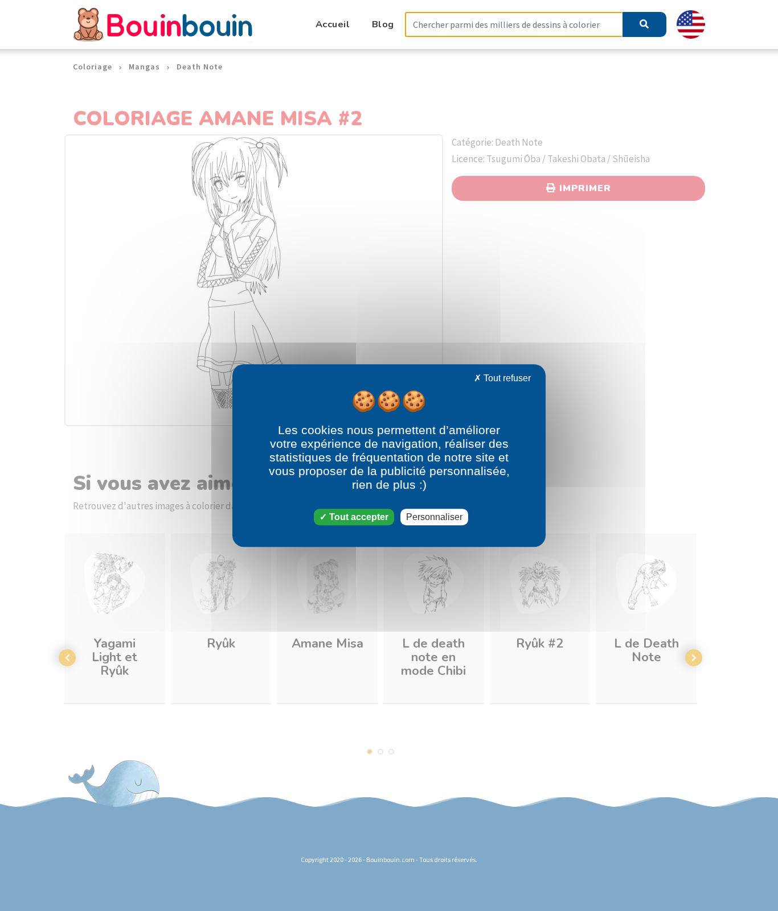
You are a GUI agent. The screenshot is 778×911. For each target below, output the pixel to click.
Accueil (333, 24)
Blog (383, 24)
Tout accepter (357, 517)
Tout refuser (506, 378)
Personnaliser (434, 517)
